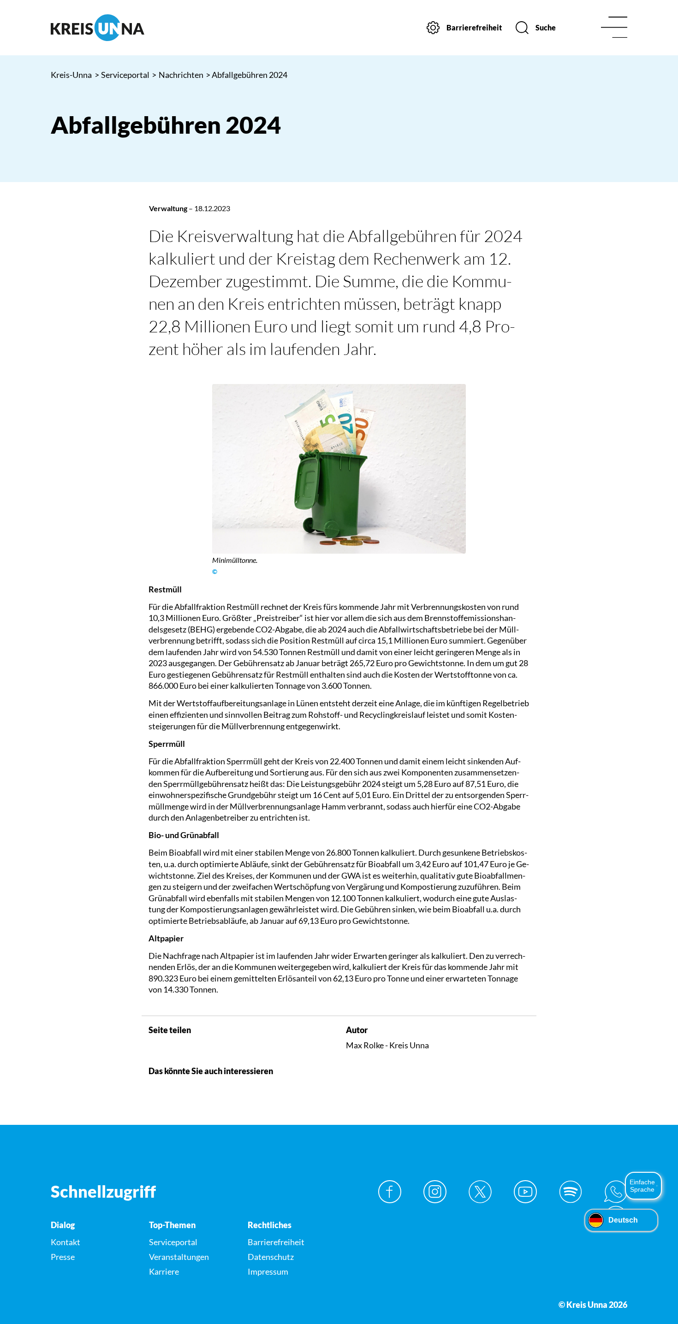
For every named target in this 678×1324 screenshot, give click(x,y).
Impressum (268, 1271)
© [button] (214, 571)
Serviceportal (122, 75)
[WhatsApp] (615, 1191)
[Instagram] (434, 1191)
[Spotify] (570, 1191)
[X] (480, 1191)
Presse (63, 1257)
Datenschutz (271, 1257)
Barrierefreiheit (276, 1242)
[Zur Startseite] (117, 27)
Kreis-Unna (71, 75)
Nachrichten (177, 75)
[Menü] (614, 28)
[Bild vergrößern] (339, 468)
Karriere (164, 1271)
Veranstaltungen (179, 1257)
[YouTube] (525, 1191)
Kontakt (65, 1242)
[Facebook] (389, 1191)
